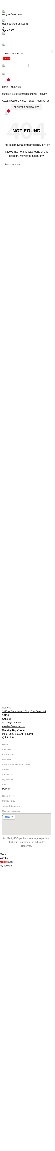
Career (5, 974)
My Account (7, 984)
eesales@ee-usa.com (13, 931)
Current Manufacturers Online (16, 969)
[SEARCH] (52, 51)
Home (5, 949)
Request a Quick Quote (26, 107)
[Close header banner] (3, 3)
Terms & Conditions (11, 1011)
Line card (6, 964)
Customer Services (11, 1016)
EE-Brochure (8, 959)
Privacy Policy (8, 1006)
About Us (6, 954)
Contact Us (7, 979)
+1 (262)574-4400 (11, 927)
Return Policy (8, 1001)
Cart (4, 989)
